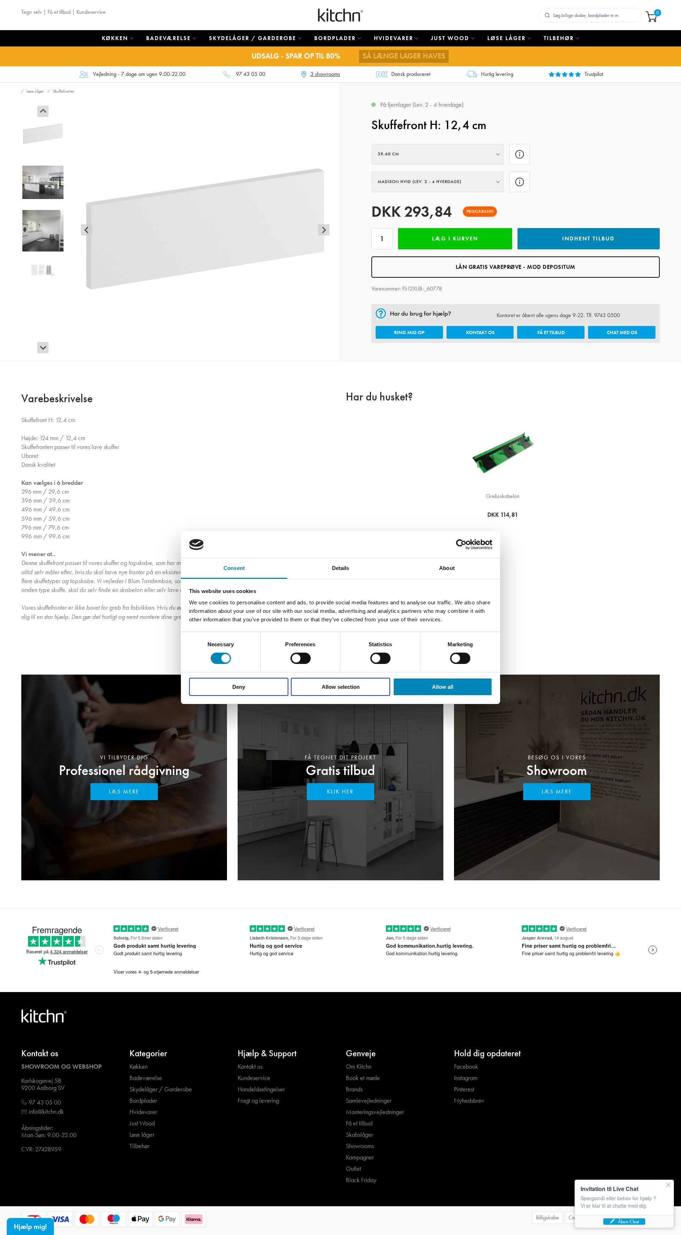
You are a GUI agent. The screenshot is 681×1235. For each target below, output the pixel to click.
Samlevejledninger (369, 1100)
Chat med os (622, 332)
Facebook (466, 1066)
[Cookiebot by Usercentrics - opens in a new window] (461, 544)
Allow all (442, 687)
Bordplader (143, 1100)
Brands (354, 1089)
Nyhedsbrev (469, 1100)
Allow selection (341, 687)
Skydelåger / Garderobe (160, 1089)
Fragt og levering (258, 1100)
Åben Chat (628, 1221)
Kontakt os (480, 332)
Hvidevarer (143, 1112)
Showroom (556, 770)
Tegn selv (31, 12)
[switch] (300, 658)
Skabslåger (359, 1135)
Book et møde (363, 1078)
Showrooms (360, 1146)
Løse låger (141, 1135)
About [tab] (447, 568)
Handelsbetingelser (261, 1089)
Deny (238, 687)
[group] (43, 134)
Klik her (340, 791)
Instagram (465, 1078)
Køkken (138, 1066)
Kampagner (360, 1157)
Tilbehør (139, 1146)
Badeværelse (145, 1078)
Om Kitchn (358, 1066)
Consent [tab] (234, 568)
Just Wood (142, 1123)
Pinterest (464, 1089)
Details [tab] (340, 568)
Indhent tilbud (588, 238)
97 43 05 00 (250, 74)
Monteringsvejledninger (375, 1112)
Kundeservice (91, 12)
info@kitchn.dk (46, 1111)
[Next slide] (43, 347)
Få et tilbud (59, 12)
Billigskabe (547, 1217)
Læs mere (124, 791)
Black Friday (361, 1180)
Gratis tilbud (340, 770)
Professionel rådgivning (124, 770)
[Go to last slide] (43, 111)
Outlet (353, 1169)
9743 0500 (607, 315)
